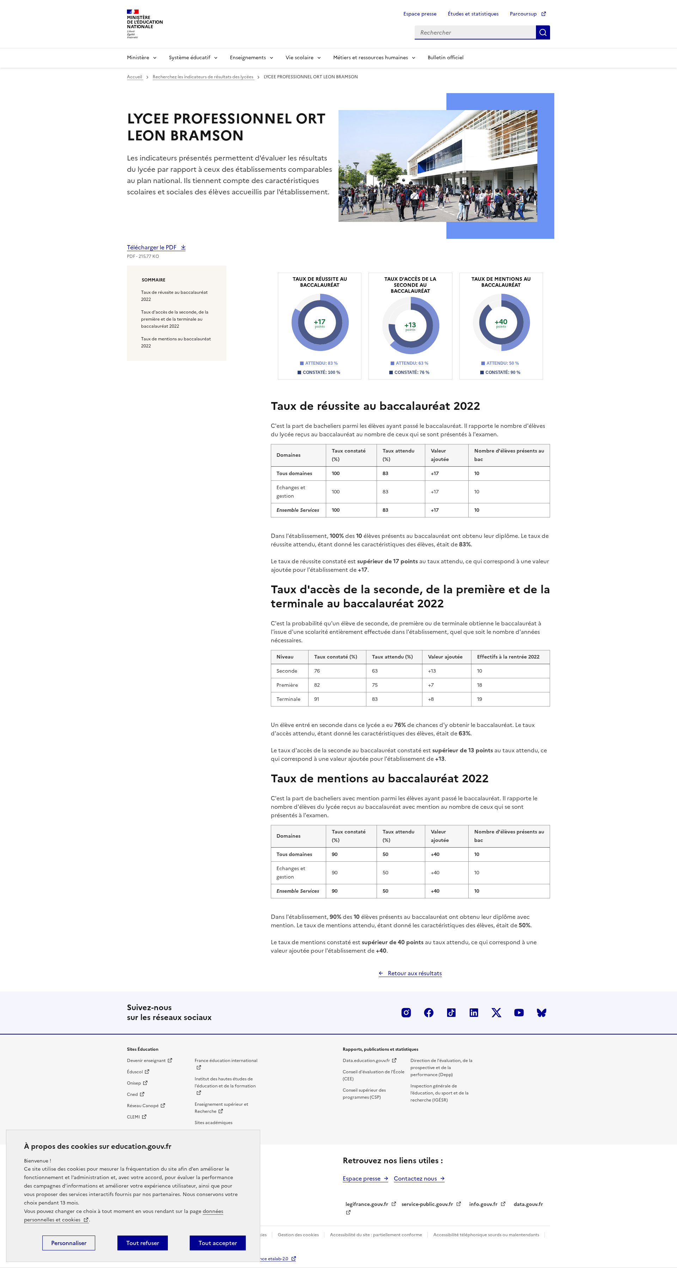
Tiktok (451, 1012)
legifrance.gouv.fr (367, 1204)
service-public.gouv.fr (427, 1204)
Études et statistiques (473, 14)
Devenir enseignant (146, 1060)
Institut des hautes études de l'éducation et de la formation (225, 1082)
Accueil (135, 77)
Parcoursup (524, 14)
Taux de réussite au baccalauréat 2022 (174, 296)
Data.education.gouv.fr (366, 1060)
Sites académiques (213, 1123)
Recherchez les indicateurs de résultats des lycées (203, 77)
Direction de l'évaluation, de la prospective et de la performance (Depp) (441, 1067)
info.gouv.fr (483, 1204)
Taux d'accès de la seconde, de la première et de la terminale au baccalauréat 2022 (174, 319)
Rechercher (543, 32)
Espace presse (420, 14)
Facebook (428, 1012)
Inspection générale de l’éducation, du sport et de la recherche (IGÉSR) (439, 1093)
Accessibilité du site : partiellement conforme (376, 1235)
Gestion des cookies (299, 1235)
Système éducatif (189, 57)
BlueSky (541, 1012)
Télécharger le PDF (152, 247)
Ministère (138, 57)
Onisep (134, 1083)
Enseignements (248, 57)
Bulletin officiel (446, 57)
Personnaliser (68, 1243)
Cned (132, 1094)
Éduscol (135, 1072)
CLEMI (133, 1117)
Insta (406, 1012)
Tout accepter (218, 1243)
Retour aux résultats (414, 973)
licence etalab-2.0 (270, 1259)
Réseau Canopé (143, 1106)
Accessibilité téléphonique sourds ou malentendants (486, 1235)
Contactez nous (415, 1178)
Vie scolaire (299, 57)
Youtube (519, 1012)
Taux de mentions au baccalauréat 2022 (176, 342)
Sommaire (153, 280)
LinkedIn (473, 1012)
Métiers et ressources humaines (370, 57)
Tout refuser (142, 1243)
